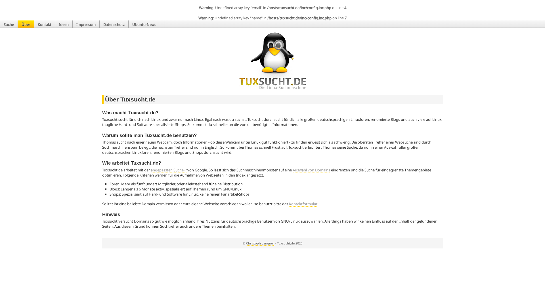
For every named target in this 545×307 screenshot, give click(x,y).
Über (26, 24)
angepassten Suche (167, 170)
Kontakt (44, 24)
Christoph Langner (260, 243)
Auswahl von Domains (311, 170)
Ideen (64, 24)
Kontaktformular (303, 203)
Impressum (86, 24)
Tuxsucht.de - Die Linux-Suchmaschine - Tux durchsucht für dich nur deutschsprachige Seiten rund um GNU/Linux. (272, 60)
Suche (9, 24)
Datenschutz (114, 24)
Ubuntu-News (144, 24)
